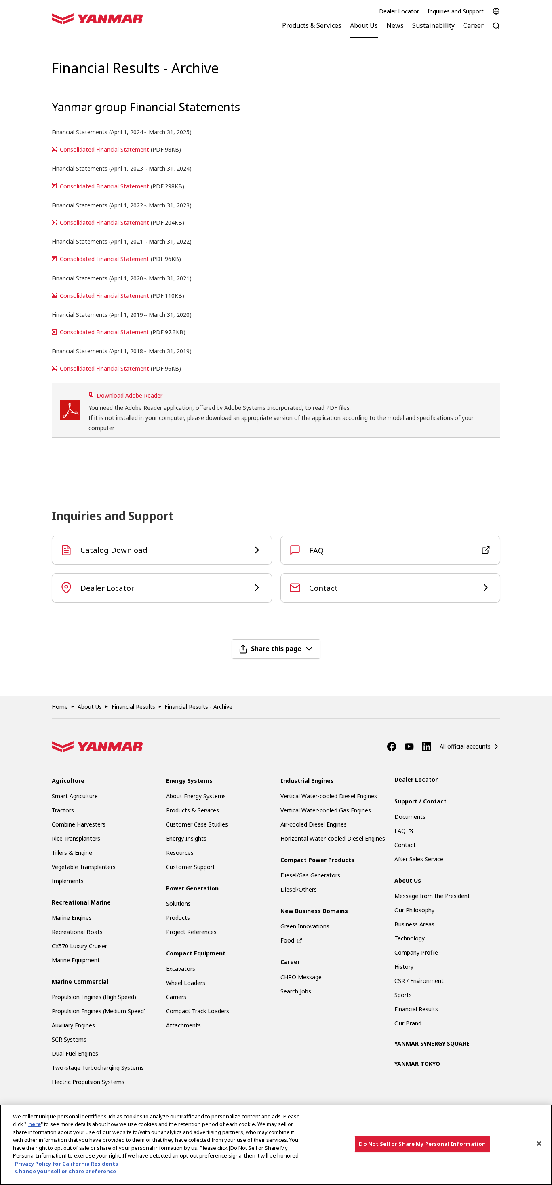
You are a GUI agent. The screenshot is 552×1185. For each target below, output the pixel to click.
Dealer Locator (399, 11)
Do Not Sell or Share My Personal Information (422, 1143)
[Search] (496, 30)
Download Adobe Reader (129, 395)
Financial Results (133, 707)
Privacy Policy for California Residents (66, 1163)
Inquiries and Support (456, 11)
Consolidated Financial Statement (104, 149)
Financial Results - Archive (198, 707)
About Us (90, 707)
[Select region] (496, 11)
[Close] (539, 1144)
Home (60, 707)
